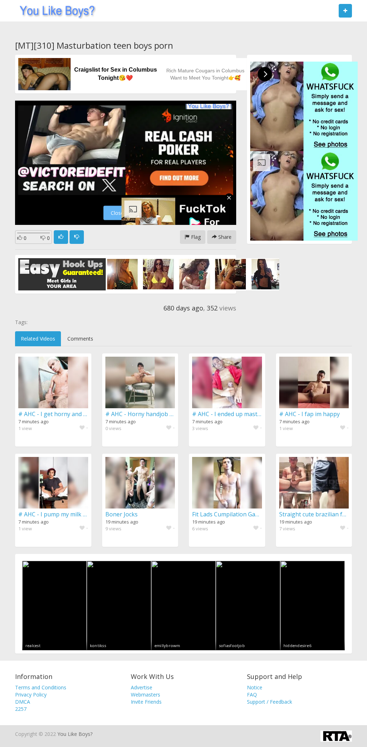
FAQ (252, 694)
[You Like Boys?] (55, 10)
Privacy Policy (31, 694)
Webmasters (145, 694)
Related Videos (38, 338)
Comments (80, 338)
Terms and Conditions (40, 687)
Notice (254, 687)
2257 (21, 708)
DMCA (22, 701)
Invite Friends (146, 701)
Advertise (141, 687)
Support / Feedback (269, 701)
